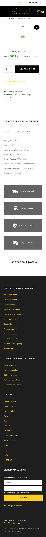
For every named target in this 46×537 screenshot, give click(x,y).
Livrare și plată (9, 411)
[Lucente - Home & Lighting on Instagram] (9, 523)
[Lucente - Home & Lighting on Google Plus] (19, 523)
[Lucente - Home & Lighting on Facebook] (4, 523)
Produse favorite (10, 406)
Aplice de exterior (10, 365)
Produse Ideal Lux (11, 334)
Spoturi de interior (11, 324)
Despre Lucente (10, 401)
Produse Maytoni (10, 329)
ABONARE (23, 498)
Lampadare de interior (12, 314)
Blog (5, 421)
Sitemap (7, 431)
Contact (7, 426)
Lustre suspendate (11, 370)
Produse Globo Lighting (13, 344)
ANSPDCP (8, 460)
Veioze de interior (10, 319)
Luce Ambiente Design (22, 95)
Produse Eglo (9, 349)
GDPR (6, 445)
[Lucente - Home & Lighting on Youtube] (14, 523)
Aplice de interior (10, 295)
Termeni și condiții (11, 436)
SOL (5, 450)
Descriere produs (14, 121)
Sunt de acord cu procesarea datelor (18, 493)
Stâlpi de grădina (10, 375)
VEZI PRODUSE (35, 3)
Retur (6, 416)
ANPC (6, 455)
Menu (6, 11)
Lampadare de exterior (12, 385)
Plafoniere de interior (12, 309)
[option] (23, 33)
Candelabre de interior (12, 304)
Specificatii (32, 121)
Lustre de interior (10, 300)
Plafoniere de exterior (12, 380)
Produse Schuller (10, 339)
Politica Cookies (10, 440)
